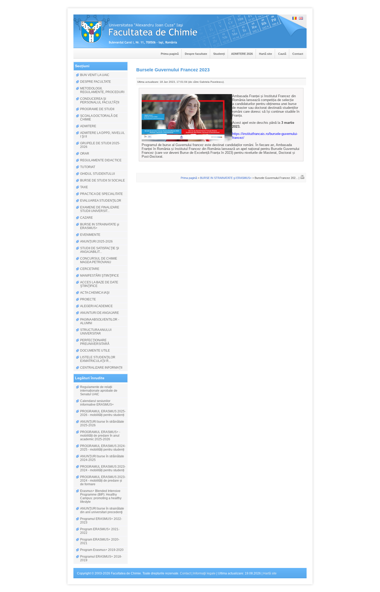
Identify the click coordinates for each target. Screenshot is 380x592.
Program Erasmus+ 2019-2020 (102, 550)
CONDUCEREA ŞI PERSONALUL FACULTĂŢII (99, 100)
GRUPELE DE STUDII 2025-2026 (100, 145)
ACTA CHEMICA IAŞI (94, 292)
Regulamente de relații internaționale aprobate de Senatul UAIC (98, 390)
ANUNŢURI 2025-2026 (96, 241)
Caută (282, 53)
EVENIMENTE (90, 235)
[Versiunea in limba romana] (294, 18)
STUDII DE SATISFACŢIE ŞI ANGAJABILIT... (99, 250)
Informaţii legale (204, 573)
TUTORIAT (87, 167)
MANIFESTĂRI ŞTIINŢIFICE (99, 275)
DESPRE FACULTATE (95, 82)
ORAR (84, 153)
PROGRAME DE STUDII (97, 109)
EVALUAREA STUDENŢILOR (100, 200)
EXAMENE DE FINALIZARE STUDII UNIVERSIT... (99, 209)
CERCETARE (89, 269)
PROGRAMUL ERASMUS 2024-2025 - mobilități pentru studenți (103, 447)
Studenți (219, 53)
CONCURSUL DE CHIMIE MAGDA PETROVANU (98, 260)
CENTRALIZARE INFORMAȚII (101, 367)
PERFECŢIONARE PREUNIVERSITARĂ (94, 342)
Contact (297, 53)
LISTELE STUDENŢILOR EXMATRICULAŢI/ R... (97, 359)
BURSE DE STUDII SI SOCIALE (102, 180)
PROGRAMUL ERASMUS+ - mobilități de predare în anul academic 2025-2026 (100, 435)
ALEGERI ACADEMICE (96, 306)
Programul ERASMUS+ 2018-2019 (101, 558)
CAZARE (86, 217)
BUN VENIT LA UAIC (94, 75)
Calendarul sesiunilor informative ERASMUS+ (97, 402)
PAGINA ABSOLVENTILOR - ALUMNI (99, 321)
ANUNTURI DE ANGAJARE (99, 313)
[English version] (301, 18)
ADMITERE (88, 126)
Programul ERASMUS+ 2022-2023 (101, 520)
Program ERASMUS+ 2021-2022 (99, 531)
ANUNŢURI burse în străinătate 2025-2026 (102, 423)
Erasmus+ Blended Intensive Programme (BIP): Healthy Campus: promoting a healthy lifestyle (100, 496)
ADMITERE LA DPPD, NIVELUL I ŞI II (102, 134)
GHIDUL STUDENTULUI (97, 174)
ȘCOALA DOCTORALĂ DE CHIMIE (99, 117)
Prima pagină (170, 53)
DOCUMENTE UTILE (95, 350)
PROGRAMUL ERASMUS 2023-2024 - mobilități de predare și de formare (103, 480)
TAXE (84, 187)
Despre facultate (196, 53)
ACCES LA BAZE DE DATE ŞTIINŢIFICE (99, 284)
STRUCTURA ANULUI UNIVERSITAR (95, 331)
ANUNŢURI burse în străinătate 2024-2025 (102, 458)
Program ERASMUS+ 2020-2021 (99, 541)
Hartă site (265, 53)
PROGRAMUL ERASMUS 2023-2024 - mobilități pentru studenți (103, 468)
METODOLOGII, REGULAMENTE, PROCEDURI (102, 90)
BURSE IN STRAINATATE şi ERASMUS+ (99, 226)
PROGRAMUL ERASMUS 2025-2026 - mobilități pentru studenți (103, 413)
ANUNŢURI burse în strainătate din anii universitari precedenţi (102, 510)
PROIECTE (88, 299)
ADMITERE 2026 (242, 53)
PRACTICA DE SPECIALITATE (101, 194)
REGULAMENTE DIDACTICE (100, 160)
